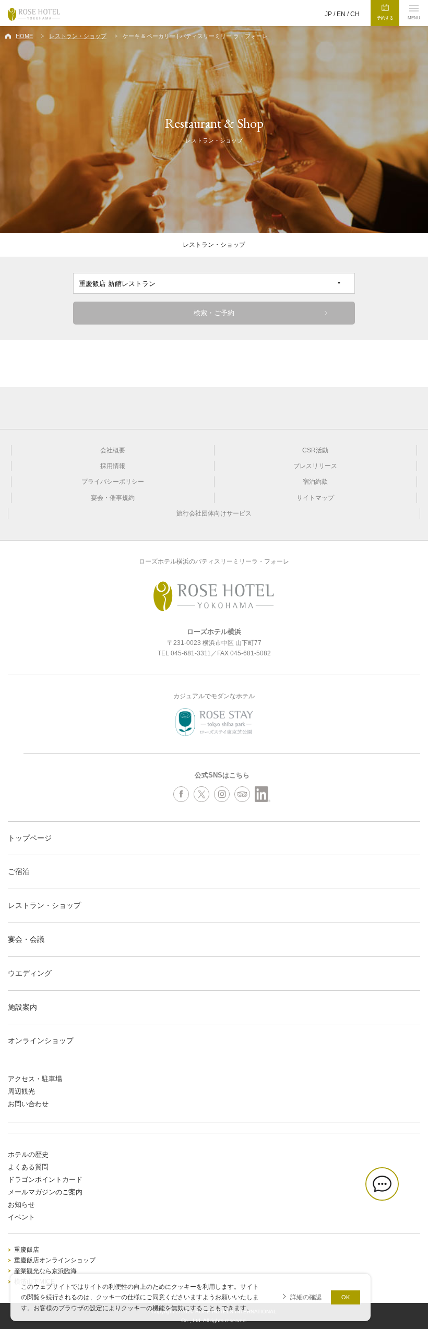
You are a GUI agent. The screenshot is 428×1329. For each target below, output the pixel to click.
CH (355, 14)
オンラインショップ (41, 1040)
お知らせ (21, 1204)
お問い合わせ (28, 1104)
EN (341, 14)
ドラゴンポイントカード (45, 1179)
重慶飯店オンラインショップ (55, 1260)
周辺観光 (21, 1091)
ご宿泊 (19, 871)
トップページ (30, 838)
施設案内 (22, 1007)
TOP (418, 1290)
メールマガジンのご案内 (45, 1192)
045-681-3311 (191, 653)
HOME (24, 36)
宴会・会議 (26, 939)
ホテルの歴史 (28, 1154)
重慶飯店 (26, 1249)
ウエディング (30, 973)
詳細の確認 (306, 1297)
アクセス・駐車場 (35, 1079)
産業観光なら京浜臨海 (45, 1271)
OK (345, 1297)
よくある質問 (28, 1167)
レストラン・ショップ (77, 36)
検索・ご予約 (214, 313)
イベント (21, 1217)
